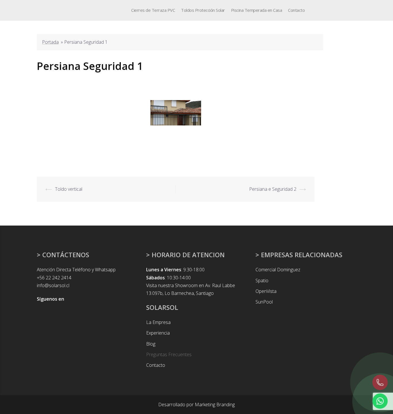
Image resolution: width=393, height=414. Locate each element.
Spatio (261, 280)
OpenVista (265, 291)
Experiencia (158, 333)
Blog (150, 344)
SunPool (264, 302)
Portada (50, 42)
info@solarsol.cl (53, 285)
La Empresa (158, 322)
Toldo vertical (68, 189)
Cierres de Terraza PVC (153, 10)
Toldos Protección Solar (203, 10)
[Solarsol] (48, 10)
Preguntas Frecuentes (169, 354)
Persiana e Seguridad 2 (272, 189)
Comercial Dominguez (277, 269)
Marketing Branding (215, 404)
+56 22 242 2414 (54, 277)
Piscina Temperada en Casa (256, 10)
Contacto (296, 10)
